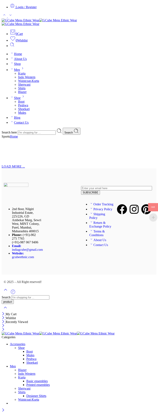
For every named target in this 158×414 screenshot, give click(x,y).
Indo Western (26, 77)
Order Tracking (103, 204)
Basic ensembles (37, 381)
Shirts (22, 88)
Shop (17, 64)
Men (17, 69)
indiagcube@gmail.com (27, 247)
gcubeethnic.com (23, 255)
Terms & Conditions (97, 233)
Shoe (17, 98)
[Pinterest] (146, 209)
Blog (17, 117)
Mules (22, 112)
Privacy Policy (102, 209)
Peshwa (23, 105)
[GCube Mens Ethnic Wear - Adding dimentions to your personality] (79, 22)
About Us (20, 59)
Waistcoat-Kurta (28, 81)
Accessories (17, 344)
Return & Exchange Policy (100, 224)
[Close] (4, 314)
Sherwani (24, 84)
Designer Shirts (36, 396)
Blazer (22, 92)
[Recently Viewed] (13, 293)
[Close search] (5, 310)
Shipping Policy (97, 216)
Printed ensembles (38, 384)
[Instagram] (134, 209)
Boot (21, 101)
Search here (10, 132)
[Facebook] (122, 209)
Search (69, 132)
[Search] (12, 45)
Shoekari (24, 109)
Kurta (22, 73)
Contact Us (21, 122)
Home (18, 54)
